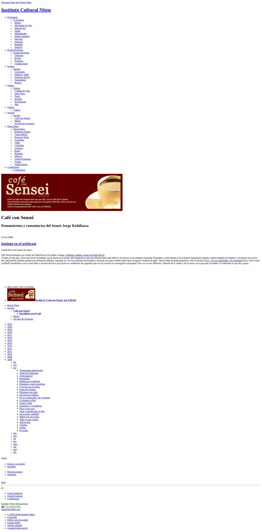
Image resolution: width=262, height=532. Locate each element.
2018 (9, 332)
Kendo (18, 58)
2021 (9, 324)
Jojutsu (10, 85)
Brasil (17, 151)
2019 (9, 329)
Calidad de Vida (22, 91)
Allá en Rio (24, 422)
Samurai (18, 42)
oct (14, 367)
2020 (9, 327)
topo (3, 482)
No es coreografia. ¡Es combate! (34, 397)
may (15, 444)
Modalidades (21, 33)
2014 (9, 343)
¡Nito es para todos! (28, 419)
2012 (9, 348)
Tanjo (17, 96)
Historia (18, 47)
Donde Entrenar (15, 496)
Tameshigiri (20, 80)
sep (15, 433)
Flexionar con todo (28, 392)
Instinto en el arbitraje (18, 244)
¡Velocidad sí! (26, 376)
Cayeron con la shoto (29, 387)
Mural (17, 121)
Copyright (12, 517)
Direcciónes (13, 126)
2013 (9, 346)
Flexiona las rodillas (29, 395)
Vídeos (10, 107)
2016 (9, 337)
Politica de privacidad (17, 520)
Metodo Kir (20, 28)
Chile (17, 142)
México (18, 156)
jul (14, 438)
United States (21, 164)
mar (15, 449)
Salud (17, 31)
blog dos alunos (14, 472)
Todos (4, 458)
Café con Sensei (22, 118)
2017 (9, 335)
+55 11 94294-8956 (12, 506)
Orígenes (19, 55)
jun (14, 441)
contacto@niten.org (10, 509)
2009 (9, 357)
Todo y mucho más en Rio (32, 411)
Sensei (18, 23)
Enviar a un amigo (16, 464)
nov (15, 365)
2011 (9, 351)
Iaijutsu (10, 66)
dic (14, 362)
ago (15, 436)
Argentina (19, 140)
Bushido (19, 44)
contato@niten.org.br (17, 528)
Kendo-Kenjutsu (15, 50)
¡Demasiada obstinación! (31, 370)
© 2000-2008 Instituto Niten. (21, 514)
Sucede (10, 112)
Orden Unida (25, 403)
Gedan (22, 427)
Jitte (16, 104)
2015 (9, 340)
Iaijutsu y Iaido (22, 74)
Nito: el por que (26, 408)
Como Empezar (14, 493)
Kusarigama (20, 102)
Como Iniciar (21, 134)
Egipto (18, 162)
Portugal (19, 153)
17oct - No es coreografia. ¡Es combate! (223, 260)
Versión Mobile (14, 525)
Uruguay (19, 148)
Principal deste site (10, 2)
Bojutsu (18, 99)
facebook (11, 474)
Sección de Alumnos (24, 123)
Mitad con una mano (29, 417)
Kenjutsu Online (22, 132)
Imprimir (11, 466)
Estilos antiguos (22, 36)
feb (14, 452)
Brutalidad (24, 378)
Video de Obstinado (29, 373)
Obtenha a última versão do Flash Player (85, 255)
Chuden (23, 425)
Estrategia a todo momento (32, 384)
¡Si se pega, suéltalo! (29, 414)
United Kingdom (23, 159)
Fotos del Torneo (27, 389)
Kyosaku (23, 430)
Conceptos (20, 72)
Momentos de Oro (23, 25)
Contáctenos (13, 167)
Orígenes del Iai (22, 77)
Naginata (19, 61)
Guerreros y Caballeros (30, 406)
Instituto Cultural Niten (26, 10)
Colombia (19, 145)
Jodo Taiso (20, 93)
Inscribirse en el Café (30, 313)
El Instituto (12, 17)
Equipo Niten (13, 522)
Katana (18, 82)
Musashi (19, 39)
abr (14, 447)
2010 (9, 354)
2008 (9, 359)
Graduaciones (21, 63)
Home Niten (25, 2)
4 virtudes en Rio (27, 400)
